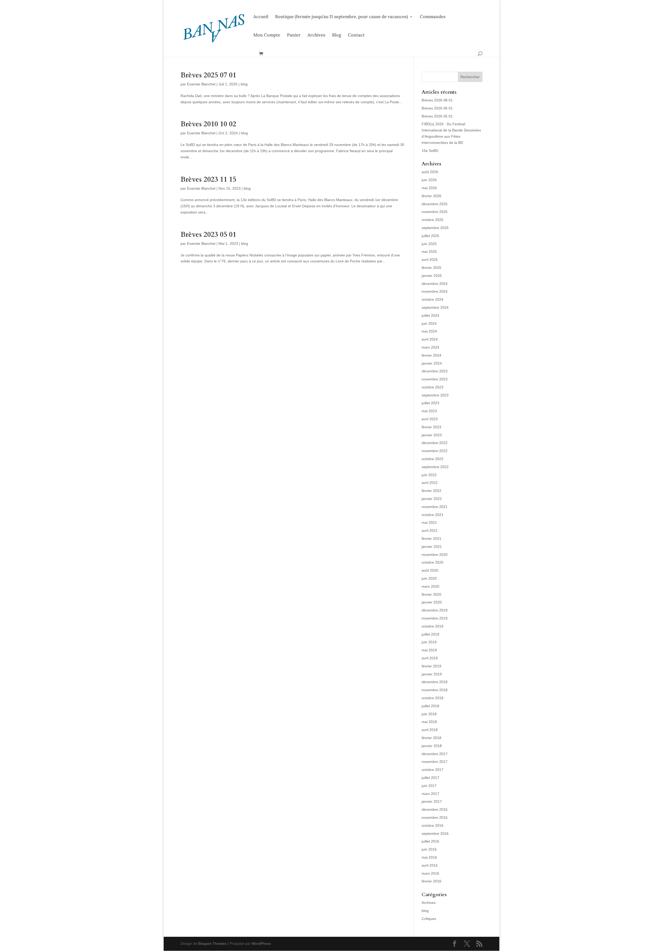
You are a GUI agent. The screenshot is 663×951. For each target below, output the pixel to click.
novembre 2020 (435, 554)
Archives (316, 35)
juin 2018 (429, 714)
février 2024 (431, 355)
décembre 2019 (435, 610)
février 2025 (431, 268)
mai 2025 (429, 251)
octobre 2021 (432, 515)
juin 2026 (429, 180)
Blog (336, 35)
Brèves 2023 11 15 (208, 179)
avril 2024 (430, 339)
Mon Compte (266, 35)
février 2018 (431, 738)
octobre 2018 (432, 698)
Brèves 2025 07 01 (208, 75)
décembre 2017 (435, 754)
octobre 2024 (432, 299)
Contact (356, 35)
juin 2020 (429, 578)
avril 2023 (430, 419)
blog (244, 84)
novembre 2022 (435, 451)
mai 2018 (429, 722)
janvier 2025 (432, 276)
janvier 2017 (432, 801)
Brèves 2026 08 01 (437, 100)
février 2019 (431, 666)
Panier (294, 35)
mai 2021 (429, 522)
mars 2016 (430, 873)
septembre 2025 (435, 228)
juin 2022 (429, 475)
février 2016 (431, 881)
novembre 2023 (435, 379)
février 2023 (431, 427)
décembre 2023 (435, 371)
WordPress (261, 943)
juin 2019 (429, 642)
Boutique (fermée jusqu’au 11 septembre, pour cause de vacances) (341, 17)
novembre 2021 (435, 507)
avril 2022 (430, 483)
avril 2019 (430, 658)
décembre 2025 (435, 204)
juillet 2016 (430, 841)
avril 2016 (430, 865)
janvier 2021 (432, 546)
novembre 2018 (435, 690)
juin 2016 (429, 849)
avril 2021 (430, 530)
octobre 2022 (432, 459)
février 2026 (431, 196)
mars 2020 (430, 586)
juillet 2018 (430, 706)
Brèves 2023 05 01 (208, 234)
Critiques (429, 919)
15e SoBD (430, 151)
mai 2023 (429, 411)
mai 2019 (429, 650)
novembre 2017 (435, 762)
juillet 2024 (430, 315)
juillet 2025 (430, 236)
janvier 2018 (432, 746)
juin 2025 (429, 244)
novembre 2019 (435, 618)
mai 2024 (429, 331)
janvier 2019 (432, 674)
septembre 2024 (435, 307)
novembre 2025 (435, 212)
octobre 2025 (432, 220)
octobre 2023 (432, 387)
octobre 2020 (432, 562)
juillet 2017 (430, 778)
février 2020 (431, 594)
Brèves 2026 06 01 (437, 108)
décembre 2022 (435, 443)
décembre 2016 (435, 809)
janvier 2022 (432, 499)
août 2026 (430, 172)
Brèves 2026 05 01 (437, 116)
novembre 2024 (435, 291)
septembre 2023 (435, 395)
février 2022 (431, 491)
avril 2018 (430, 730)
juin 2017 (429, 786)
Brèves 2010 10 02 (208, 124)
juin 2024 (429, 323)
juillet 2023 (430, 403)
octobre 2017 (432, 770)
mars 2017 (430, 794)
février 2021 (431, 538)
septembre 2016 (435, 833)
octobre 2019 (432, 626)
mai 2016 (429, 857)
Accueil (260, 17)
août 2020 (430, 570)
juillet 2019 (430, 634)
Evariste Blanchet (201, 84)
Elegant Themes (212, 943)
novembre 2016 (435, 817)
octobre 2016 (432, 825)
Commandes (432, 17)
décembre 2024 (435, 284)
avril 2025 (430, 259)
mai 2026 (429, 188)
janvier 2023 (432, 435)
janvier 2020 (432, 602)
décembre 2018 (435, 682)
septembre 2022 (435, 467)
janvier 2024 (432, 363)
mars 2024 (430, 347)
